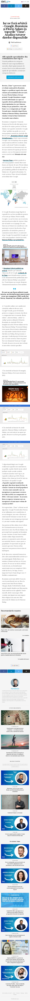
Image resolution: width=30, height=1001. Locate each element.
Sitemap (22, 993)
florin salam (13, 764)
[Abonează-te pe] (14, 46)
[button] (24, 1)
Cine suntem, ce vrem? (7, 993)
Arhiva (26, 993)
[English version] (22, 1)
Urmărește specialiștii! (15, 77)
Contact (14, 994)
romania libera (15, 766)
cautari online (24, 764)
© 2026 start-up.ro (15, 998)
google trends (6, 764)
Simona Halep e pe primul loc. (13, 240)
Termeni (18, 993)
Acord (14, 993)
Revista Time (8, 160)
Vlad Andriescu (16, 42)
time (18, 764)
